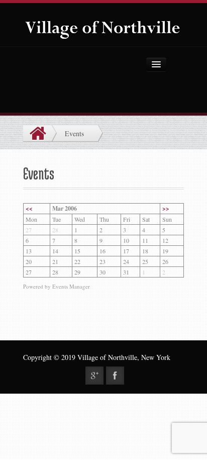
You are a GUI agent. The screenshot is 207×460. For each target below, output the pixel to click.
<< (29, 208)
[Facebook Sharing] (115, 375)
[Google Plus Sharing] (94, 375)
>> (165, 208)
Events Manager (71, 286)
